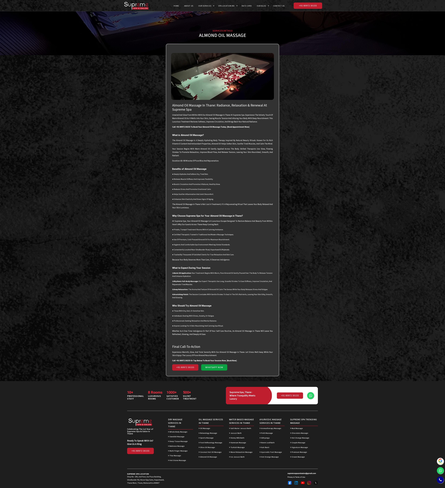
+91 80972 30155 (308, 5)
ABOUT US (188, 6)
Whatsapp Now (214, 367)
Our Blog (261, 6)
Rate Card (247, 6)
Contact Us (279, 6)
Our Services (204, 6)
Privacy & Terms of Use (296, 477)
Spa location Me (226, 6)
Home (176, 6)
